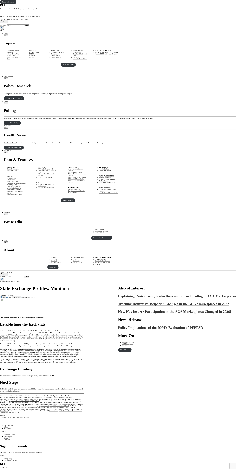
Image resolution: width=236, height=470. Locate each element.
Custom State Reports (105, 170)
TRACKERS (72, 167)
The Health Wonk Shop (14, 186)
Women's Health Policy (80, 59)
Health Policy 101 (12, 181)
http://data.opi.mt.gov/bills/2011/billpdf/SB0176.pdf (53, 407)
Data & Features (8, 150)
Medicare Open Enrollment (46, 187)
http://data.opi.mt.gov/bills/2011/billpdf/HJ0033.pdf (54, 406)
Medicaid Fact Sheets (105, 177)
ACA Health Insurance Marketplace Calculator (14, 188)
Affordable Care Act (13, 50)
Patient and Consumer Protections (57, 53)
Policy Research (8, 76)
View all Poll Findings (12, 123)
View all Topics (124, 350)
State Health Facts (104, 169)
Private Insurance (56, 57)
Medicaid (32, 55)
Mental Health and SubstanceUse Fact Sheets (107, 180)
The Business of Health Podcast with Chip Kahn (16, 183)
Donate (27, 19)
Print (3, 297)
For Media (7, 212)
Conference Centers (18, 19)
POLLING (41, 167)
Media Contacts (99, 229)
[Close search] (2, 27)
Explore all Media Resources (101, 238)
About (5, 240)
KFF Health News (10, 143)
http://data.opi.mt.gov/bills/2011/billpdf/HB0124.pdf (18, 402)
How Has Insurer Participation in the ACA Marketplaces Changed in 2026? (175, 311)
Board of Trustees (56, 262)
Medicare (32, 57)
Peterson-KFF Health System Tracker (106, 54)
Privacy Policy (8, 459)
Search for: (3, 25)
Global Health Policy (13, 54)
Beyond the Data (12, 170)
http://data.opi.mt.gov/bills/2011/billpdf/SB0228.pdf (56, 404)
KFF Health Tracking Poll (45, 169)
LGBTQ (31, 54)
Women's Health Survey (45, 177)
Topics (6, 33)
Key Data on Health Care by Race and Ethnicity (76, 191)
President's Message (100, 259)
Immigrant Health (34, 52)
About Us (54, 257)
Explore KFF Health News (14, 147)
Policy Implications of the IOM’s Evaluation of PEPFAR (160, 327)
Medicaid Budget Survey (14, 194)
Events (75, 259)
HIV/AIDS (32, 50)
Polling (6, 101)
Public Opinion (55, 55)
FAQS (40, 182)
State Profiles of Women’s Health (108, 193)
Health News (7, 126)
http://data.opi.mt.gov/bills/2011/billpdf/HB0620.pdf (24, 401)
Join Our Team (77, 262)
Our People (54, 259)
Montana (26, 417)
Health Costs (11, 55)
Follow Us (9, 19)
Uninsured (76, 57)
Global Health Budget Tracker (77, 177)
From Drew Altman (13, 169)
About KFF (53, 267)
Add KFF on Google (28, 297)
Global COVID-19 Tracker (76, 179)
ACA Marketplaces (18, 417)
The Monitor (11, 180)
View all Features (68, 200)
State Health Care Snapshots (107, 182)
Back (5, 35)
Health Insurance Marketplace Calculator (107, 52)
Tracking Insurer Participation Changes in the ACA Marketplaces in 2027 (173, 304)
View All (97, 264)
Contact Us (76, 261)
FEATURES (11, 176)
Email (10, 297)
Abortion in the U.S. (74, 189)
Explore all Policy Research (14, 98)
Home (2, 281)
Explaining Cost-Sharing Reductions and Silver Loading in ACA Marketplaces (177, 296)
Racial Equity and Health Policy (78, 51)
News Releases (99, 233)
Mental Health (55, 50)
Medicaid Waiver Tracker (75, 172)
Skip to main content (8, 2)
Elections (10, 52)
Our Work (54, 261)
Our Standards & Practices (102, 261)
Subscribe (3, 19)
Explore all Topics (68, 64)
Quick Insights (11, 178)
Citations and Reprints (101, 231)
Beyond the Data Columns (102, 262)
